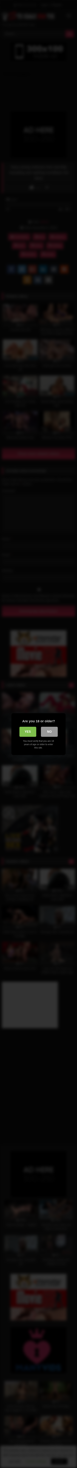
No (49, 731)
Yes (28, 731)
